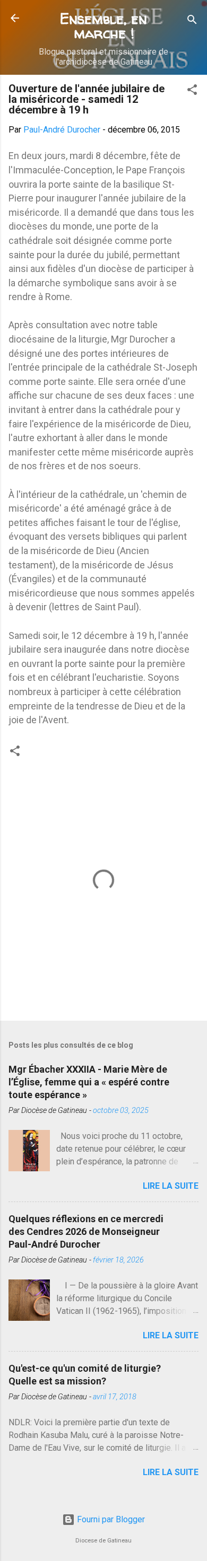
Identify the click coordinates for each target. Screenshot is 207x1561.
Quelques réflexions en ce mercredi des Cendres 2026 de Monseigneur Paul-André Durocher (85, 1231)
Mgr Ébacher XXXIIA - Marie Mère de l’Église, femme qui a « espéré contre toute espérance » (88, 1082)
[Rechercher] (192, 21)
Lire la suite (171, 1186)
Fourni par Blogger (110, 1519)
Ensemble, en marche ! (103, 25)
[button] (192, 91)
